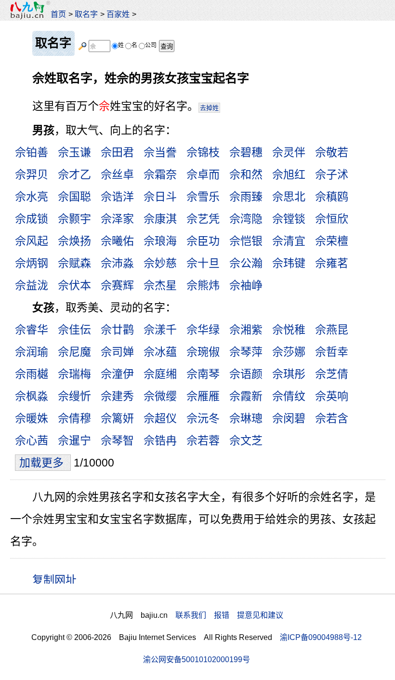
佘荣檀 (331, 241)
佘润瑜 (31, 352)
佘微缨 (160, 396)
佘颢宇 (74, 219)
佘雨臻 (246, 196)
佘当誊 (160, 152)
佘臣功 (203, 241)
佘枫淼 (31, 396)
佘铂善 (31, 152)
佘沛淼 (117, 263)
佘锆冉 (160, 440)
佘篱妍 (117, 418)
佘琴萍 (246, 352)
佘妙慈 (160, 263)
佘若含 (331, 418)
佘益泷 (31, 285)
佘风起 (31, 241)
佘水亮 (31, 196)
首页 (58, 14)
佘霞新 (246, 396)
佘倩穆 (74, 418)
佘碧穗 (246, 152)
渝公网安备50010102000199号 (196, 659)
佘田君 (117, 152)
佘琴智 (117, 440)
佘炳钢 (31, 263)
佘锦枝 (203, 152)
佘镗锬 (288, 219)
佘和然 (246, 174)
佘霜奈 (160, 174)
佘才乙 (74, 174)
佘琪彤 (288, 374)
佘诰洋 (117, 196)
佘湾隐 (246, 219)
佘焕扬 (74, 241)
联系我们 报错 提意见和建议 (229, 615)
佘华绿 (203, 329)
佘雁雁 (203, 396)
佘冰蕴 (160, 352)
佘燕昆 (331, 329)
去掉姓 (209, 107)
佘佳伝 (74, 329)
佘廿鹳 (117, 329)
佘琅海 (160, 241)
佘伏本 (74, 285)
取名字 (86, 14)
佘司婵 (117, 352)
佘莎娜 (288, 352)
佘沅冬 (203, 418)
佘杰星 (160, 285)
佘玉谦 (74, 152)
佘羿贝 (31, 174)
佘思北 (288, 196)
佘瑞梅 (74, 374)
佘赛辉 (117, 285)
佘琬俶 (203, 352)
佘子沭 (331, 174)
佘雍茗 (331, 263)
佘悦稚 (288, 329)
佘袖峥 (246, 285)
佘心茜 (31, 440)
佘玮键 (288, 263)
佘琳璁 (246, 418)
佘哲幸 (331, 352)
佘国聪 (74, 196)
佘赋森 (74, 263)
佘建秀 (117, 396)
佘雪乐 (203, 196)
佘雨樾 (31, 374)
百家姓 (118, 14)
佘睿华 (31, 329)
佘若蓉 (203, 440)
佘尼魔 (74, 352)
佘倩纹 (288, 396)
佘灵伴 (288, 152)
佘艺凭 (203, 219)
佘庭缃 (160, 374)
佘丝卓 (117, 174)
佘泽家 (117, 219)
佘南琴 (203, 374)
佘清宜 (288, 241)
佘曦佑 (117, 241)
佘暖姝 (31, 418)
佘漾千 (160, 329)
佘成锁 (31, 219)
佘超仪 (160, 418)
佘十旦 (203, 263)
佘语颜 (246, 374)
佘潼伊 (117, 374)
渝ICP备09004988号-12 (321, 637)
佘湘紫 (246, 329)
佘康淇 (160, 219)
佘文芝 (246, 440)
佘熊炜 (203, 285)
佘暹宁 (74, 440)
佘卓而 (203, 174)
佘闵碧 (288, 418)
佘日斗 (160, 196)
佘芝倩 (331, 374)
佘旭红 (288, 174)
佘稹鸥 (331, 196)
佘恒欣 (331, 219)
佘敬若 (331, 152)
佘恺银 (246, 241)
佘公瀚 (246, 263)
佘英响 (331, 396)
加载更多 (42, 462)
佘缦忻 (74, 396)
